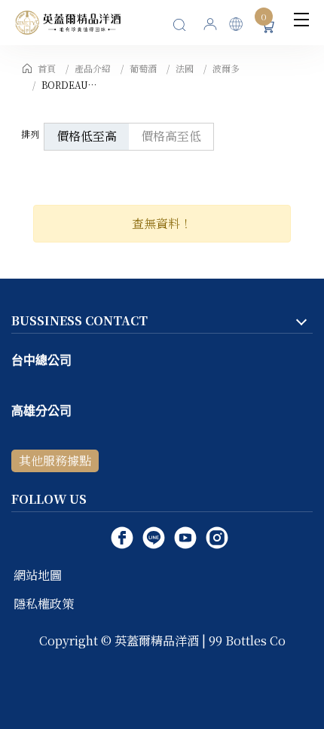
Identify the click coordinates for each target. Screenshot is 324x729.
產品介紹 (93, 68)
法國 (185, 68)
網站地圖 (38, 575)
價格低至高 (87, 136)
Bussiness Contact (79, 320)
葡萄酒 (143, 68)
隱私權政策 (44, 603)
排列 (30, 133)
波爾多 (226, 68)
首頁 (47, 68)
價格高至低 (171, 136)
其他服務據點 (55, 460)
